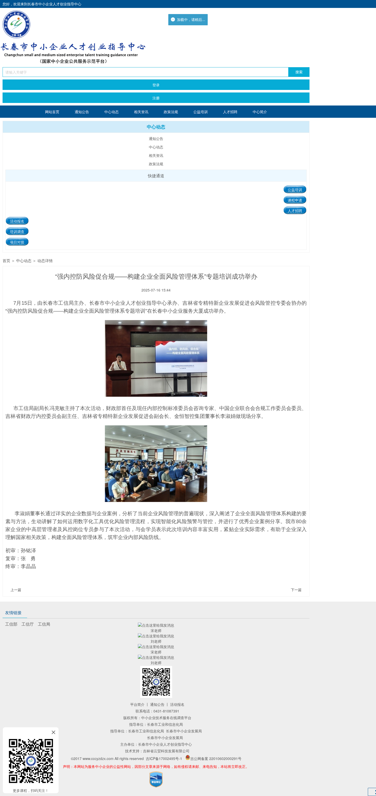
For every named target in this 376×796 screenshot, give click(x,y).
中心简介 (260, 111)
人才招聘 (230, 111)
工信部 (11, 624)
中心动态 (111, 111)
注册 (156, 97)
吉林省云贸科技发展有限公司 (166, 750)
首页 (6, 260)
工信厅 (27, 624)
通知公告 (82, 111)
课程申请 (295, 200)
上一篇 (15, 589)
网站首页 (52, 111)
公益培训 (200, 111)
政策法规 (171, 111)
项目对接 (17, 241)
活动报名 (17, 221)
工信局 (44, 624)
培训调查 (17, 231)
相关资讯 (141, 111)
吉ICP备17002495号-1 (164, 758)
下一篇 (296, 589)
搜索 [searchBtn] (299, 71)
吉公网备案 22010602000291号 (215, 758)
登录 (156, 84)
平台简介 (137, 704)
